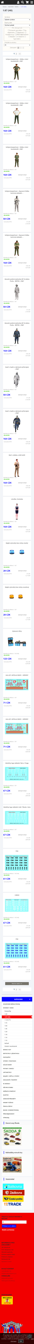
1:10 (6, 1040)
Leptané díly (7, 1072)
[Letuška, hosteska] (17, 512)
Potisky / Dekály (8, 1068)
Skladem (12, 37)
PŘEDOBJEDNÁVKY (8, 1114)
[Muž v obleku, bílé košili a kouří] (17, 468)
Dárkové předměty (9, 1099)
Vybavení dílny (17, 631)
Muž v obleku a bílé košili (17, 455)
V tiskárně (20, 37)
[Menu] (32, 2)
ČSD (17, 851)
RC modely (6, 1083)
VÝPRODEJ (6, 1117)
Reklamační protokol (7, 1278)
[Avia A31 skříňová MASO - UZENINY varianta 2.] (17, 684)
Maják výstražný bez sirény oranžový (17, 587)
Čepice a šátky (7, 1106)
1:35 (6, 1029)
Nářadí (7, 1043)
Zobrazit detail (22, 87)
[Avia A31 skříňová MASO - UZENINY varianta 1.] (17, 728)
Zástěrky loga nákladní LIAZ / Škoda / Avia (16, 807)
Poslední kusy (10, 34)
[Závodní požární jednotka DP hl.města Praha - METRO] (16, 292)
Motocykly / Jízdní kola (11, 1053)
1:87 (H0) (7, 1017)
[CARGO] (17, 905)
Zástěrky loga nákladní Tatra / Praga (17, 763)
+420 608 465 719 (6, 1271)
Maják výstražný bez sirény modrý (17, 543)
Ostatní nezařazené (11, 1046)
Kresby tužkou (8, 1102)
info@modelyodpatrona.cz (9, 1273)
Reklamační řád (6, 1259)
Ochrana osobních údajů (8, 1254)
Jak (6, 1247)
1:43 (6, 1014)
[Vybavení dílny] (17, 641)
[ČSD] (17, 863)
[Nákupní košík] (27, 3)
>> (19, 54)
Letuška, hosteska (17, 499)
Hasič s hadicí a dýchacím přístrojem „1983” (17, 368)
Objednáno (20, 32)
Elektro (5, 1095)
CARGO (17, 895)
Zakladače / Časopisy (10, 1080)
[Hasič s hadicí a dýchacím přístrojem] (16, 380)
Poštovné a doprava (7, 1257)
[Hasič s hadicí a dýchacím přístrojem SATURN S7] (17, 424)
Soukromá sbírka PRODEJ (11, 1004)
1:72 (6, 1023)
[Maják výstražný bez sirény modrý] (17, 552)
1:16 (6, 1037)
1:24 (6, 1031)
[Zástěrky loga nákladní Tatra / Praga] (17, 774)
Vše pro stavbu (8, 1087)
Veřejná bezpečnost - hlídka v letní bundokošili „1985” (17, 60)
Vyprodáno (16, 39)
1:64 (6, 1026)
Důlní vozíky (7, 1065)
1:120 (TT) (8, 1020)
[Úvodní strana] (2, 3)
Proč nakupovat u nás (8, 1249)
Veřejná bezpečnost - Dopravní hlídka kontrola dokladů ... (17, 192)
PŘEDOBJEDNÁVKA (22, 34)
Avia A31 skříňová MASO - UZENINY (17, 675)
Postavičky (8, 1011)
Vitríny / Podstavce (9, 1061)
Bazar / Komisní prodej (11, 1110)
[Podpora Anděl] (7, 1304)
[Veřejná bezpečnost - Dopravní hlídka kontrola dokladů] (17, 204)
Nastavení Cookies (7, 1261)
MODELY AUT (7, 1050)
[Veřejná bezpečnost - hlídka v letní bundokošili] (17, 72)
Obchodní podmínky (7, 1252)
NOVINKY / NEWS (8, 1008)
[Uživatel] (18, 3)
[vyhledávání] (22, 3)
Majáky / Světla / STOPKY (11, 1076)
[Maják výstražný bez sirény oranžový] (17, 596)
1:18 (6, 1034)
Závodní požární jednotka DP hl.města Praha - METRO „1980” (17, 280)
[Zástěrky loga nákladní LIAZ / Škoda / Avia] (17, 818)
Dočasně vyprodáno (15, 30)
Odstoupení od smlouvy (8, 1281)
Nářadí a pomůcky (9, 1091)
